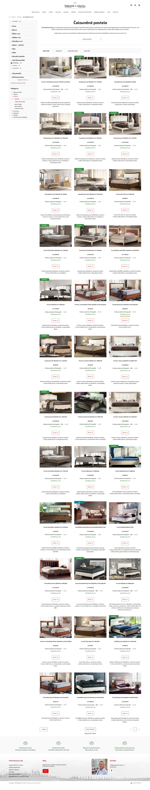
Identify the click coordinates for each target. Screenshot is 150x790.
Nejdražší (58, 51)
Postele (17, 99)
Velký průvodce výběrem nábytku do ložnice (54, 764)
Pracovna (16, 111)
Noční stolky (18, 104)
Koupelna (16, 113)
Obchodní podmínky (14, 774)
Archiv (45, 771)
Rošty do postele (20, 102)
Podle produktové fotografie (51, 89)
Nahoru (44, 729)
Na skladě (17, 21)
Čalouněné (17, 63)
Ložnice (15, 96)
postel (96, 29)
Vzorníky (11, 772)
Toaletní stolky (19, 108)
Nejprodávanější (73, 51)
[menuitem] (35, 12)
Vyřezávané (17, 68)
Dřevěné (16, 65)
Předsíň (15, 115)
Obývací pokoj (17, 92)
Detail (54, 98)
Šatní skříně (18, 106)
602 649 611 (113, 767)
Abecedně (87, 51)
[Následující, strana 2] (135, 729)
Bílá (62, 89)
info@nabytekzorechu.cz (117, 765)
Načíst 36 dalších (90, 729)
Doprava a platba (14, 770)
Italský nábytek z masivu (16, 765)
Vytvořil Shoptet (136, 783)
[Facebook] (112, 770)
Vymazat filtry (22, 80)
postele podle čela (120, 33)
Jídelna (15, 94)
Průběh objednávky (14, 767)
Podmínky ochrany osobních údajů (19, 776)
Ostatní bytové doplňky (20, 117)
